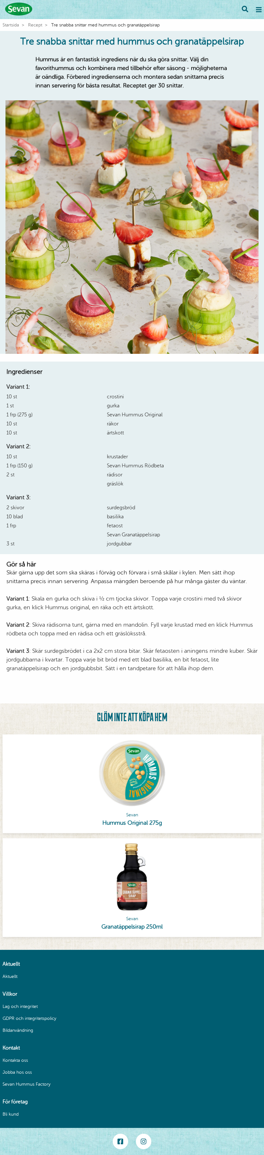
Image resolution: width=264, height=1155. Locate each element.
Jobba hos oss (17, 1072)
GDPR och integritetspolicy (29, 1018)
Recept (35, 25)
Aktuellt (10, 976)
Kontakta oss (15, 1060)
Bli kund (11, 1114)
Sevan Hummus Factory (27, 1084)
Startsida (11, 25)
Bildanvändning (18, 1030)
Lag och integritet (20, 1006)
